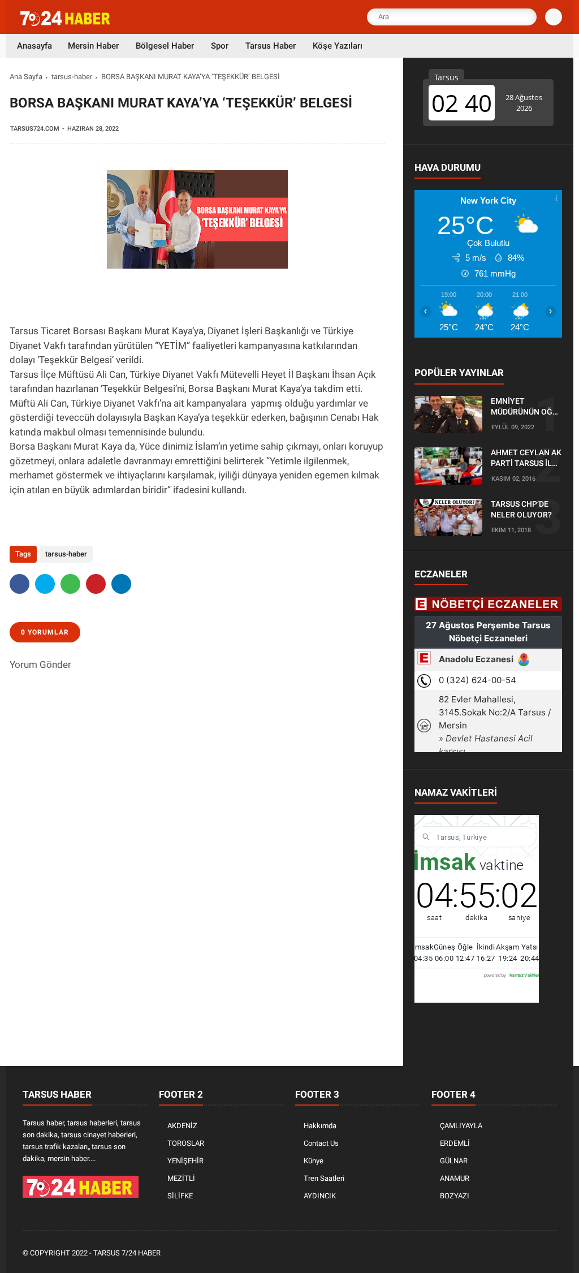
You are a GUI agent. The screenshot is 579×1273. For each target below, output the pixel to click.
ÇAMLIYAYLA (461, 1125)
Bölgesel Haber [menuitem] (165, 46)
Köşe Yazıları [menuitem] (337, 46)
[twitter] (45, 584)
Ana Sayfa (26, 76)
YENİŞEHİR (185, 1161)
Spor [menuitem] (219, 46)
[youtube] (535, 1253)
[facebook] (19, 584)
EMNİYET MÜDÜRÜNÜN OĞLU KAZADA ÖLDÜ (526, 407)
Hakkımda (320, 1125)
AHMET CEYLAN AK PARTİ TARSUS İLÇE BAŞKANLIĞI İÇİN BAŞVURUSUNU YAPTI (526, 458)
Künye (313, 1161)
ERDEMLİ (455, 1143)
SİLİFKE (180, 1196)
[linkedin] (121, 584)
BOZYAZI (454, 1196)
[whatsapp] (70, 584)
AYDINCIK (320, 1196)
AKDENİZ (182, 1125)
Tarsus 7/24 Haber (127, 1253)
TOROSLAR (185, 1143)
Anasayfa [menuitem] (34, 46)
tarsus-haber (71, 76)
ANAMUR (454, 1178)
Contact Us (321, 1143)
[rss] (550, 1253)
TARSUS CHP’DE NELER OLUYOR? (521, 509)
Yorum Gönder (40, 664)
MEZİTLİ (181, 1178)
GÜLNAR (454, 1161)
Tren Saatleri (324, 1178)
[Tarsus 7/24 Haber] (66, 23)
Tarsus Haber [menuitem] (270, 46)
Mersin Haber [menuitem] (93, 46)
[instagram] (519, 1253)
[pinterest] (96, 584)
